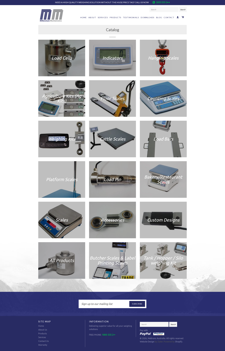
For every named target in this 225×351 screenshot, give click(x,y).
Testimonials (131, 17)
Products (115, 17)
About (92, 17)
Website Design (147, 341)
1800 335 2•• (163, 2)
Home (83, 17)
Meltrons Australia (156, 338)
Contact (169, 17)
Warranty (42, 345)
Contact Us (43, 341)
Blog (159, 17)
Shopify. (179, 341)
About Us (42, 330)
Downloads (147, 17)
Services (103, 17)
